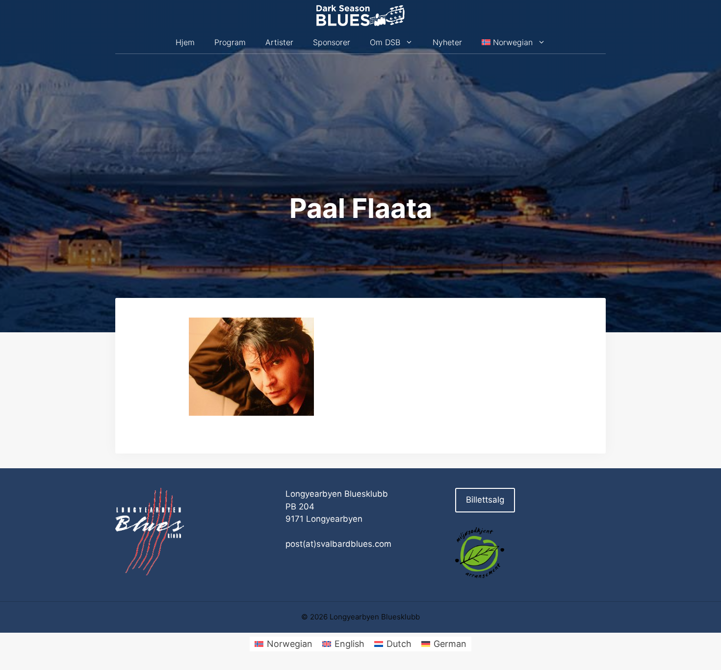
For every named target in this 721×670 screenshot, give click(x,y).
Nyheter (447, 42)
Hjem (185, 42)
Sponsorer (331, 42)
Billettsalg (485, 500)
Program (230, 42)
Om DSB (385, 42)
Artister (279, 42)
